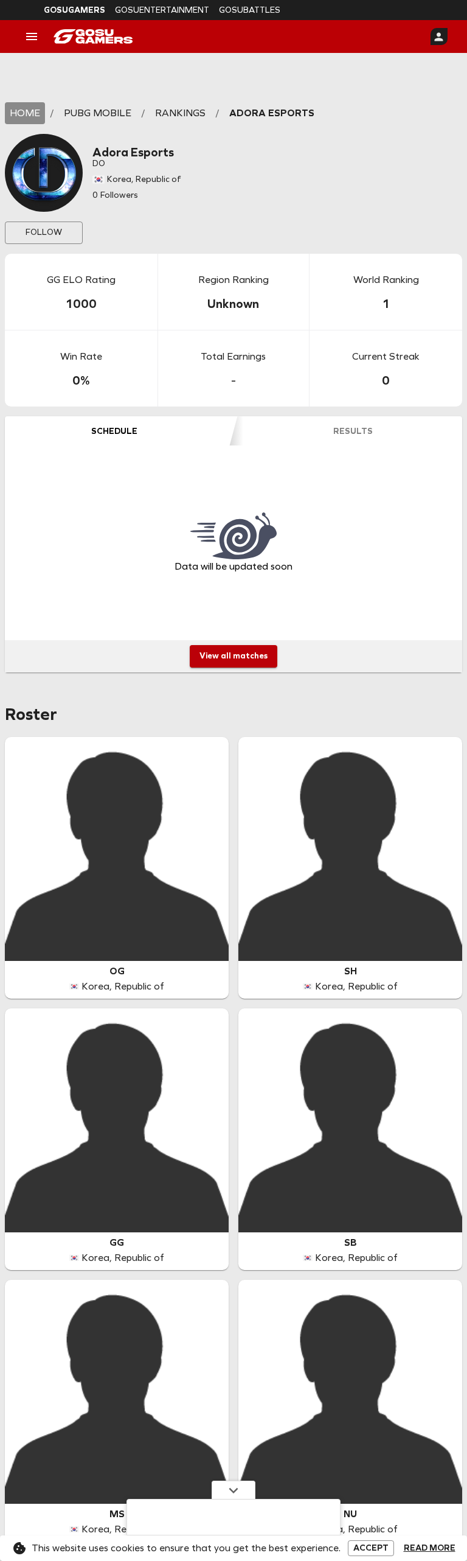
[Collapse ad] (233, 1490)
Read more (429, 1548)
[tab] (114, 430)
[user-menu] (439, 36)
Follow (44, 232)
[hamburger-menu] (31, 36)
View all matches (233, 656)
